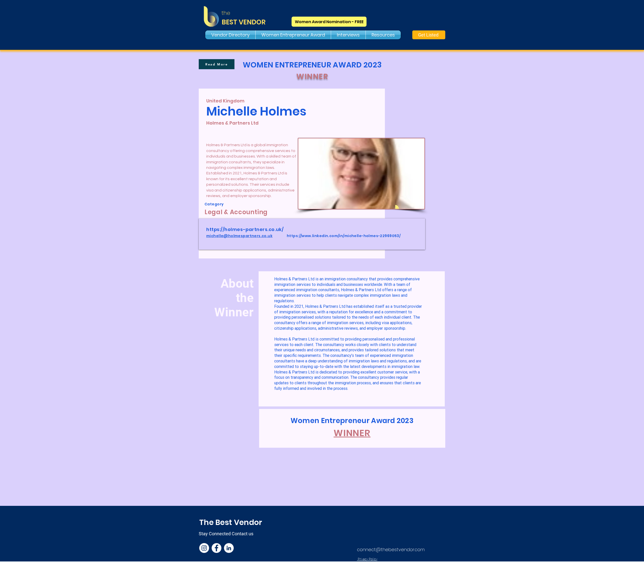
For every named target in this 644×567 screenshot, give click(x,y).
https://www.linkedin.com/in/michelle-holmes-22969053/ (343, 235)
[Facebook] (216, 548)
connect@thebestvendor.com (391, 549)
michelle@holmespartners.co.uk (239, 235)
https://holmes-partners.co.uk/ (245, 229)
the (226, 13)
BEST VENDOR (244, 22)
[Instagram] (204, 548)
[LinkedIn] (229, 548)
